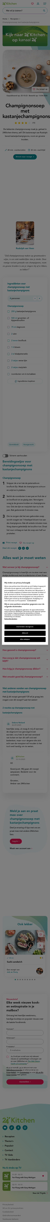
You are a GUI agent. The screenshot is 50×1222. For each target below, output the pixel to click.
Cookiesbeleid (31, 601)
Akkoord (25, 633)
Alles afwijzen (25, 639)
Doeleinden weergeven (25, 627)
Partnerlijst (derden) (10, 619)
